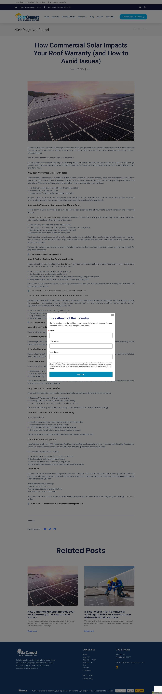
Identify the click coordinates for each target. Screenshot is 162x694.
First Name (54, 341)
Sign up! (81, 374)
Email (51, 330)
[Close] (113, 315)
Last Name (53, 352)
